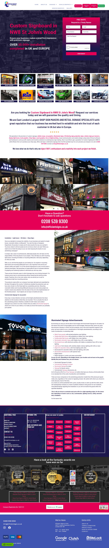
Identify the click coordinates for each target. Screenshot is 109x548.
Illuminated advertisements (62, 351)
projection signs (79, 136)
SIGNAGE (52, 4)
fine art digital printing (52, 138)
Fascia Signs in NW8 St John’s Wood (84, 496)
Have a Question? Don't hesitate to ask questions (54, 214)
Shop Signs (32, 138)
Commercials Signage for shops (64, 364)
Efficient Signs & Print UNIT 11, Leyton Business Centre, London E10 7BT (65, 525)
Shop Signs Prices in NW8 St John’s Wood (85, 492)
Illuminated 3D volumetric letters (64, 350)
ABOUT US (44, 4)
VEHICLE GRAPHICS (65, 4)
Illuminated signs (59, 136)
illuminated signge (42, 303)
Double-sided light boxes (61, 338)
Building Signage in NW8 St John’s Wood (84, 494)
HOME (36, 4)
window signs (88, 136)
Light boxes (58, 346)
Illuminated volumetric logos (63, 340)
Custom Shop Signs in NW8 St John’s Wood (24, 500)
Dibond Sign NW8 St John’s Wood (84, 498)
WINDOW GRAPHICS (58, 8)
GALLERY (69, 8)
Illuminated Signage (60, 366)
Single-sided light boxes (61, 336)
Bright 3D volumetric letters (62, 348)
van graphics (49, 136)
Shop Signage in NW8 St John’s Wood (24, 492)
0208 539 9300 (54, 221)
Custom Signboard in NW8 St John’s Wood (54, 500)
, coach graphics (40, 138)
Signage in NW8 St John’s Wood (54, 492)
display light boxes (14, 138)
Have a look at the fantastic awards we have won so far (54, 461)
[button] (8, 544)
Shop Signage (70, 372)
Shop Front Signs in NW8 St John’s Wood (24, 498)
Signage (57, 368)
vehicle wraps (41, 136)
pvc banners (95, 136)
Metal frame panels (60, 334)
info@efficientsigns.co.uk (54, 226)
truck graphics (24, 138)
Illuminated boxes (60, 342)
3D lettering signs (69, 136)
